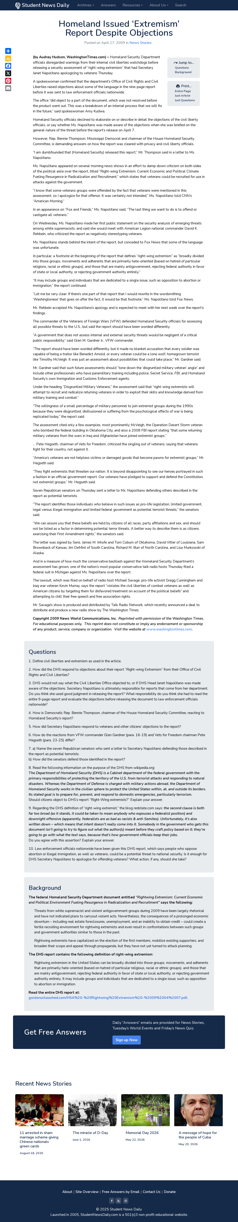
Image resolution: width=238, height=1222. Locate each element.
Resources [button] (131, 5)
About (67, 1191)
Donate (170, 1191)
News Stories (140, 42)
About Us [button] (157, 5)
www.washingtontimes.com (169, 629)
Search (180, 5)
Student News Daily (44, 5)
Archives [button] (84, 5)
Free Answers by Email (120, 1191)
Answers (108, 5)
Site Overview (87, 1191)
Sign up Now (127, 1039)
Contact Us (151, 1191)
